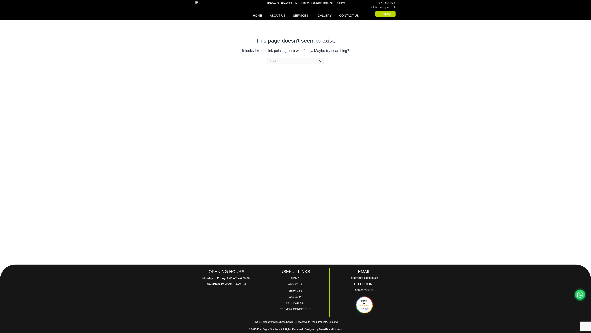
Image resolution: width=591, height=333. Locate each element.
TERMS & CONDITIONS (295, 309)
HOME (257, 15)
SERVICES (295, 290)
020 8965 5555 (387, 3)
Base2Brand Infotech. (331, 329)
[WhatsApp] (580, 295)
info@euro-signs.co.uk (383, 7)
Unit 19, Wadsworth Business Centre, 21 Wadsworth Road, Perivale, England (295, 322)
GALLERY (325, 15)
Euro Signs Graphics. (268, 329)
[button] (301, 15)
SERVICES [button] (300, 15)
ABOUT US (277, 15)
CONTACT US (349, 15)
